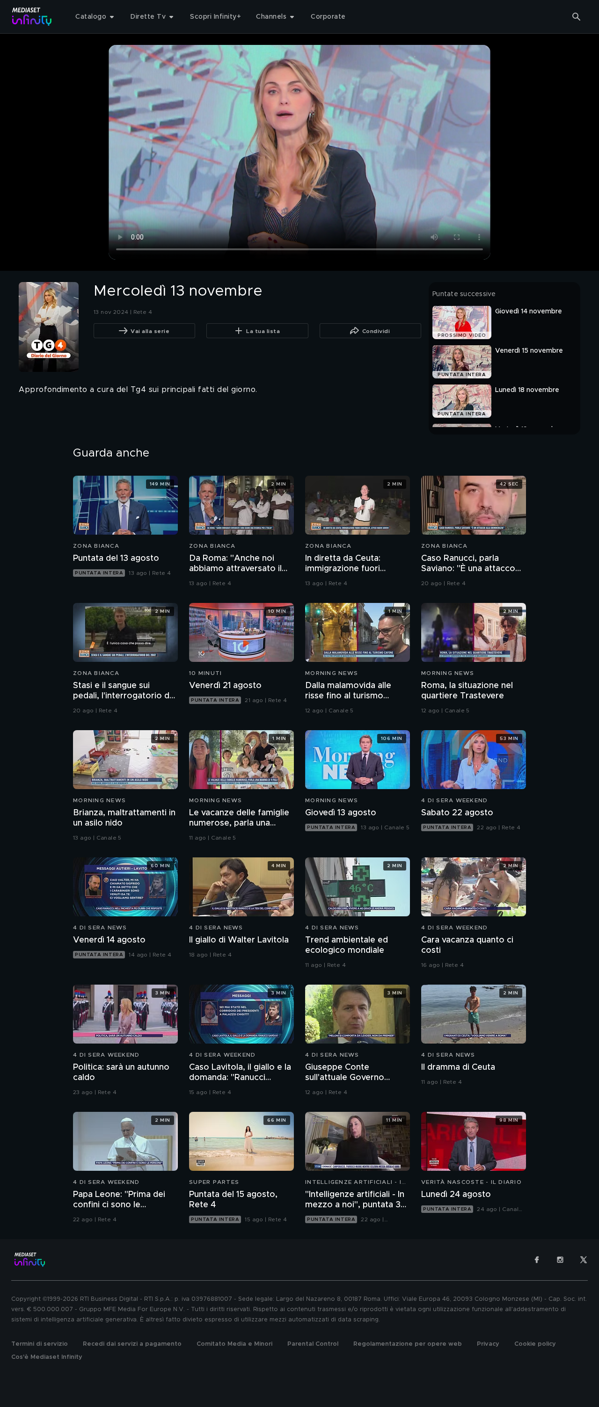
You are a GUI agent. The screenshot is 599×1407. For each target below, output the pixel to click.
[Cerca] (576, 16)
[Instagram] (560, 1259)
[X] (583, 1259)
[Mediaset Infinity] (32, 16)
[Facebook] (537, 1259)
